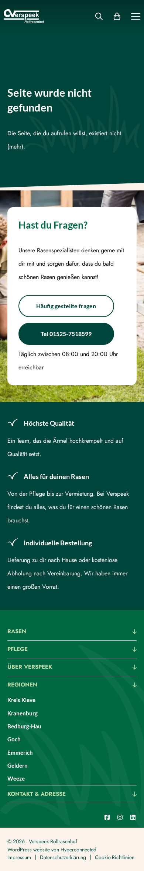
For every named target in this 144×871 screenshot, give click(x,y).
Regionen (22, 685)
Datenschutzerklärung (63, 857)
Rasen (16, 632)
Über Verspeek (29, 667)
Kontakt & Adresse (36, 794)
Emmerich (20, 752)
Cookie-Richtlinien (114, 857)
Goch (14, 739)
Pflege (17, 649)
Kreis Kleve (21, 700)
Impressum (19, 857)
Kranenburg (22, 713)
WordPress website (28, 849)
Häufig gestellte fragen (66, 305)
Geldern (17, 765)
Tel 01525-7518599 (66, 333)
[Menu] (135, 17)
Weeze (16, 778)
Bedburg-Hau (24, 726)
